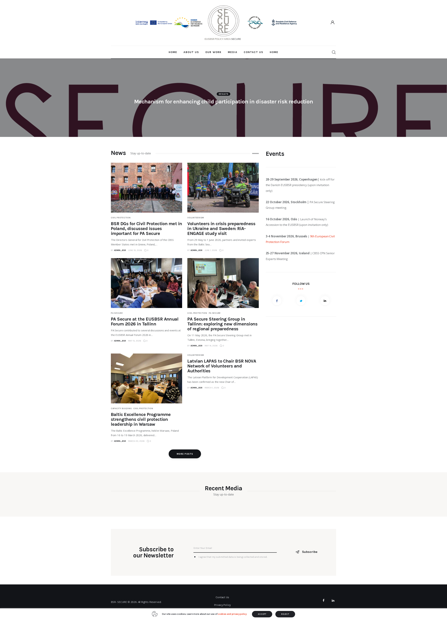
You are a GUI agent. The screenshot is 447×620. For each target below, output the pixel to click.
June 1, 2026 (211, 250)
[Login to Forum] (333, 22)
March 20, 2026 (136, 441)
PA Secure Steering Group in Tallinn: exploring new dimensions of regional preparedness (222, 324)
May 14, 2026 (211, 345)
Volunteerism (195, 217)
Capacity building (121, 408)
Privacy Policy (222, 605)
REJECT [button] (285, 614)
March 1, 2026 (212, 387)
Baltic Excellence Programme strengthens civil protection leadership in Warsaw (141, 419)
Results (223, 94)
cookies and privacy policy (232, 614)
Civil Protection (121, 217)
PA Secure (117, 313)
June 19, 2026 (135, 250)
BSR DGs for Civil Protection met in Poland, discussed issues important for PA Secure (146, 228)
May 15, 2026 (134, 341)
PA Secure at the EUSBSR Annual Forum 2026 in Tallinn (144, 321)
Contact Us (222, 597)
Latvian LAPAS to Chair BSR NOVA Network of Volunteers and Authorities (221, 366)
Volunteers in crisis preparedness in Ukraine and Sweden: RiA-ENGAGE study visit (221, 228)
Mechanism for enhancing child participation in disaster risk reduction (223, 101)
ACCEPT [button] (262, 614)
